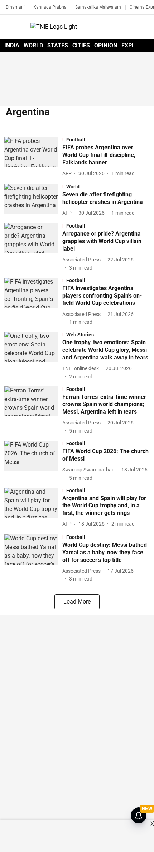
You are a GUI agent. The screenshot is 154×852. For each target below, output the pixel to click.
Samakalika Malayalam (98, 7)
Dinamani (15, 7)
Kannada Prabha (50, 7)
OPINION (105, 45)
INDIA (11, 45)
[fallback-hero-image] (33, 157)
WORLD (33, 45)
